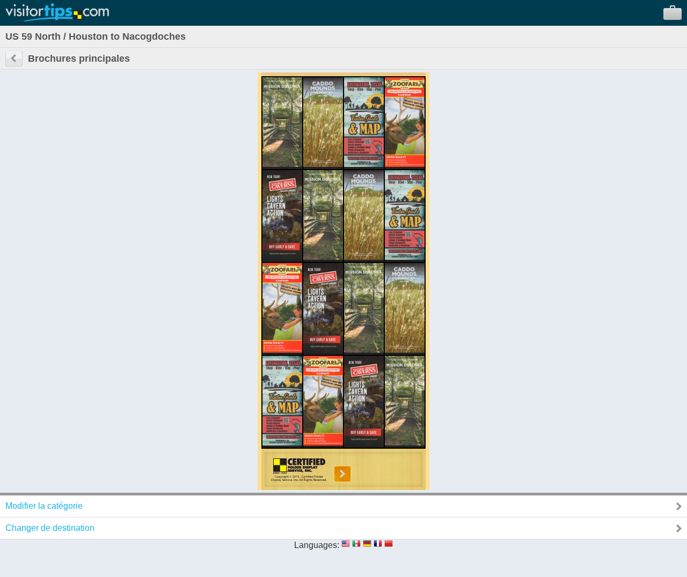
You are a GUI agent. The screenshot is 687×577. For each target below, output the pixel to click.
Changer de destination (49, 527)
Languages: (316, 545)
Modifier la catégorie (44, 505)
